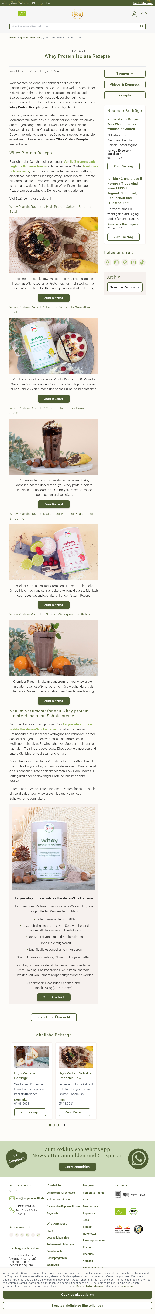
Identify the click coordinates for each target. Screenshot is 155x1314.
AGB (85, 1199)
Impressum (126, 1286)
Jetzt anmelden (77, 1167)
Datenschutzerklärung (89, 1286)
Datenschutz (90, 1206)
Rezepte (124, 95)
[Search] (141, 26)
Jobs (86, 1219)
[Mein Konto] (134, 14)
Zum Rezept (53, 298)
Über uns (88, 1254)
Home (12, 37)
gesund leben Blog (58, 1237)
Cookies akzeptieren (77, 1294)
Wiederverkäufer (93, 1267)
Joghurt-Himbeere (22, 166)
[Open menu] (8, 14)
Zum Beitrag (123, 166)
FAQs (50, 1230)
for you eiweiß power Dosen (63, 1206)
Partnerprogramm (94, 1240)
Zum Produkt (53, 997)
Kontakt (87, 1226)
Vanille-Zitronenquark (79, 161)
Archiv (113, 277)
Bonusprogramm (57, 1258)
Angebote (52, 1213)
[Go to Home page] (77, 14)
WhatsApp (53, 1264)
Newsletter (89, 1233)
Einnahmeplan (55, 1251)
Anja (62, 1099)
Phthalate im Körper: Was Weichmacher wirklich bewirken (123, 124)
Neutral (42, 166)
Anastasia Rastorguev (122, 224)
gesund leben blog (31, 37)
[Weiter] (64, 1125)
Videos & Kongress (125, 84)
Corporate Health (93, 1192)
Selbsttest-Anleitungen (61, 1244)
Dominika (20, 1099)
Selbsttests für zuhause (61, 1192)
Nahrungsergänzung (59, 1199)
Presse (87, 1247)
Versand (88, 1260)
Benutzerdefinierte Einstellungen (77, 1305)
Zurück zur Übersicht (53, 1017)
